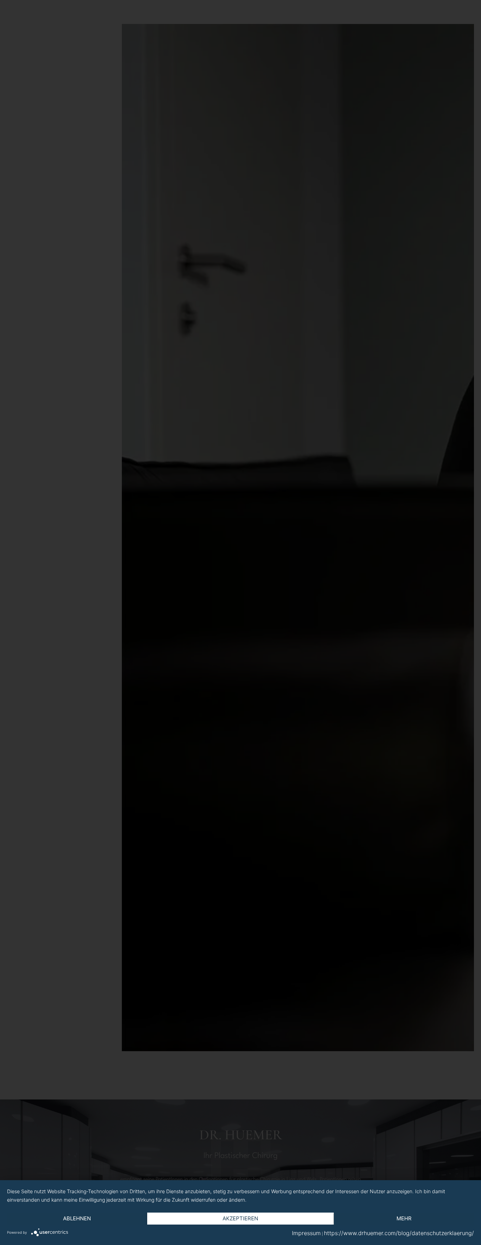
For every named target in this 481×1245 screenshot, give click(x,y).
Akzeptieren (240, 1218)
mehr (404, 1218)
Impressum (306, 1233)
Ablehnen (77, 1218)
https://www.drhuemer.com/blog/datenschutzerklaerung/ (399, 1233)
